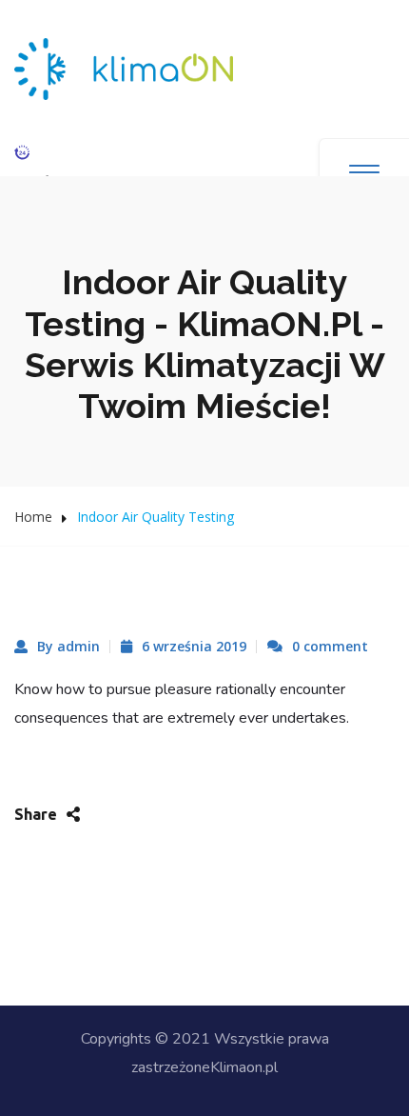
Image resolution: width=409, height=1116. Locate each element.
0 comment (330, 646)
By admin (68, 646)
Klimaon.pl (244, 1067)
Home (33, 517)
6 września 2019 (194, 646)
